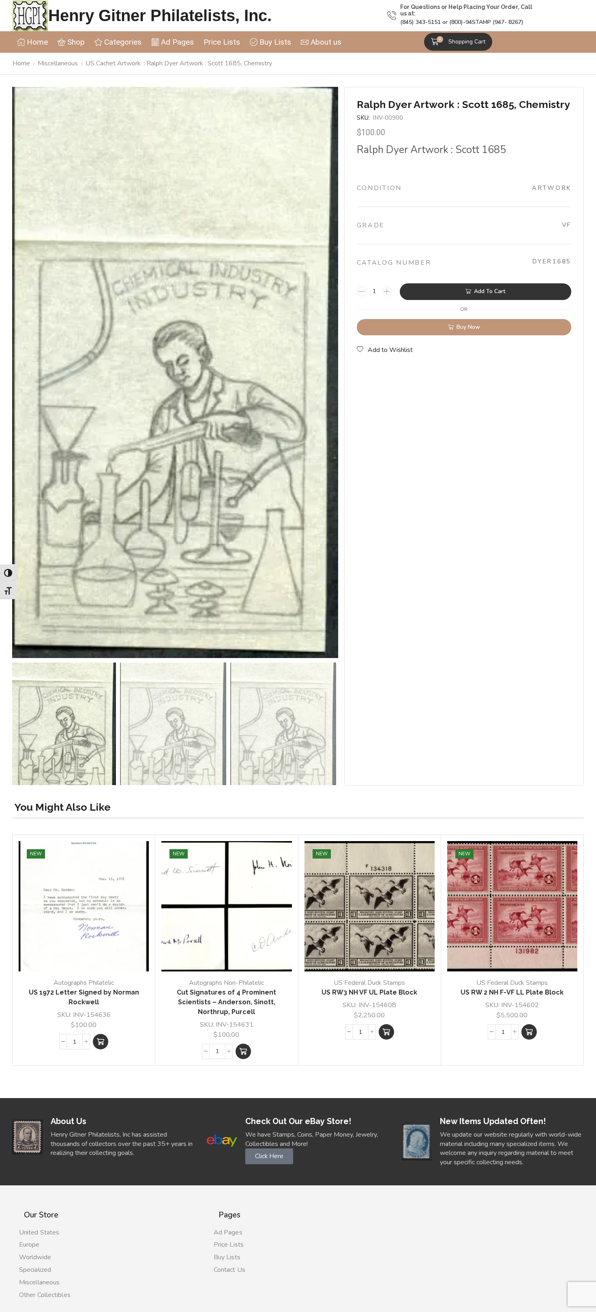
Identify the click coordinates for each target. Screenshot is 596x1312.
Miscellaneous (58, 63)
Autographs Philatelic (84, 982)
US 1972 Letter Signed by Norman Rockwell (84, 997)
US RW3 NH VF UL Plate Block (369, 992)
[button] (458, 42)
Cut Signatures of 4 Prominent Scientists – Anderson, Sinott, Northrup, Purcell (226, 1002)
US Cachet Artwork (113, 63)
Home (21, 63)
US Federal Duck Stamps (369, 982)
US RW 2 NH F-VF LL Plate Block (512, 992)
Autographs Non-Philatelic (226, 982)
